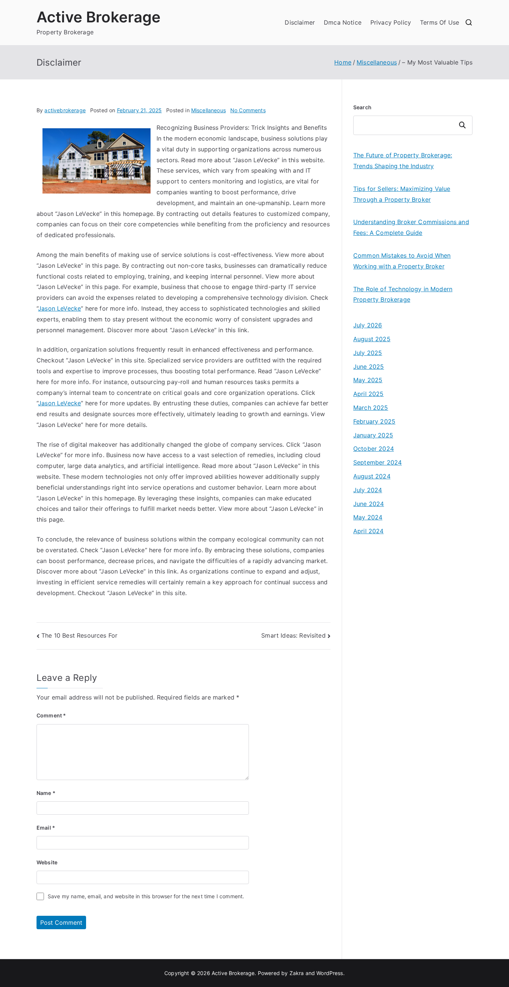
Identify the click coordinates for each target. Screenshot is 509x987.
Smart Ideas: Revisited (293, 635)
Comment (51, 715)
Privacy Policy (390, 22)
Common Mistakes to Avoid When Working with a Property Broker (402, 261)
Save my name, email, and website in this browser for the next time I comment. (146, 896)
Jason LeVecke (59, 308)
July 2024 (367, 490)
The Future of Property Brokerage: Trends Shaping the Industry (402, 160)
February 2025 (374, 421)
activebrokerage (64, 110)
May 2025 (367, 380)
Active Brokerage (99, 17)
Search (362, 107)
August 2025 (372, 339)
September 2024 (377, 462)
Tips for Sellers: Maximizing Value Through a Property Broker (401, 194)
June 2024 (368, 503)
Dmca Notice (342, 22)
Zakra (297, 973)
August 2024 (372, 476)
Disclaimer (300, 22)
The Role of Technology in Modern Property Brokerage (402, 294)
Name (46, 793)
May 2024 (367, 517)
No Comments (248, 110)
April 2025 (368, 393)
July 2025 (367, 352)
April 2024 (368, 531)
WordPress (329, 973)
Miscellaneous (208, 110)
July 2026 (367, 325)
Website (47, 862)
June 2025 (368, 366)
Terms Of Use (439, 22)
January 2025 (373, 435)
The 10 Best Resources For (79, 635)
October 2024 (373, 448)
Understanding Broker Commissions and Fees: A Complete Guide (411, 227)
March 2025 (370, 407)
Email (46, 827)
